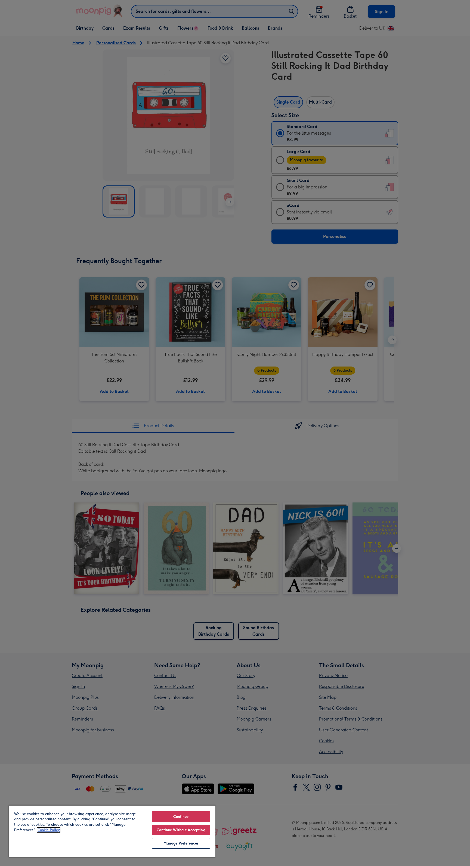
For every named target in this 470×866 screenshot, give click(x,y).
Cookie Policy (49, 830)
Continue (180, 817)
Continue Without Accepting (181, 830)
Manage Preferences (181, 843)
